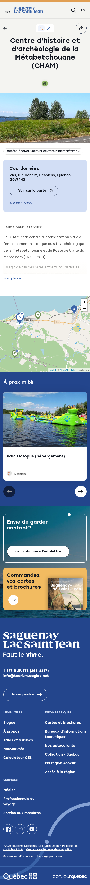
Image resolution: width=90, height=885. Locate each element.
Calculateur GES (17, 758)
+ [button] (84, 302)
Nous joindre (23, 694)
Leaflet (52, 370)
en (83, 10)
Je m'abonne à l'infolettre (38, 551)
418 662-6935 (21, 203)
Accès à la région (60, 772)
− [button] (84, 308)
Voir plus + (12, 278)
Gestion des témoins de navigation (49, 849)
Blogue (9, 723)
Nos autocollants (60, 746)
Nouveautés (13, 749)
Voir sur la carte (32, 190)
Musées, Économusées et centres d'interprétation (43, 151)
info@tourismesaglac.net (26, 676)
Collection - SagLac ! (63, 754)
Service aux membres (22, 813)
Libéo (58, 856)
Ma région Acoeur (60, 763)
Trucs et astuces (18, 740)
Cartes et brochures (63, 723)
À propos (11, 731)
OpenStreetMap (68, 370)
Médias (9, 790)
